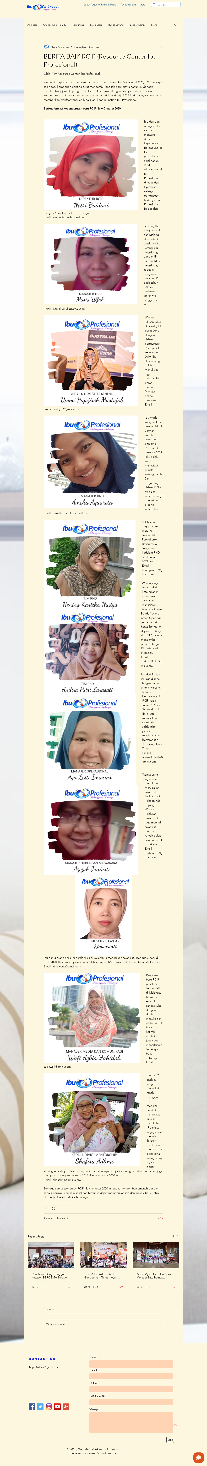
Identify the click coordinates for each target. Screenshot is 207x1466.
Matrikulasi (96, 24)
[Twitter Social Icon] (40, 1406)
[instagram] (49, 1406)
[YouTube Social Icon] (57, 1406)
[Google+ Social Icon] (66, 1406)
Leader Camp (137, 24)
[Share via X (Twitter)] (53, 1208)
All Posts (32, 24)
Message (93, 1409)
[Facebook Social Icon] (32, 1406)
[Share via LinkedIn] (61, 1208)
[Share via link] (69, 1208)
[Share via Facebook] (45, 1208)
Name (94, 1357)
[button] (175, 24)
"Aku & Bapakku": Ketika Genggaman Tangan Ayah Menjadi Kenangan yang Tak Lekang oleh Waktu (102, 1275)
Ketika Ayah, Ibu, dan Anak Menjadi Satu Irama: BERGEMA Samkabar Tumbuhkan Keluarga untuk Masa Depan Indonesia (154, 1275)
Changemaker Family (54, 24)
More (154, 24)
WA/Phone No (98, 1396)
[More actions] (161, 47)
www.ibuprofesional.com (83, 1452)
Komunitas (78, 24)
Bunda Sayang (116, 24)
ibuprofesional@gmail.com (44, 1367)
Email (94, 1370)
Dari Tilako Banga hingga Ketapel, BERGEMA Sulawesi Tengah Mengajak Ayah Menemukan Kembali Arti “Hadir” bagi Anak (50, 1275)
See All (176, 1236)
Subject (94, 1383)
